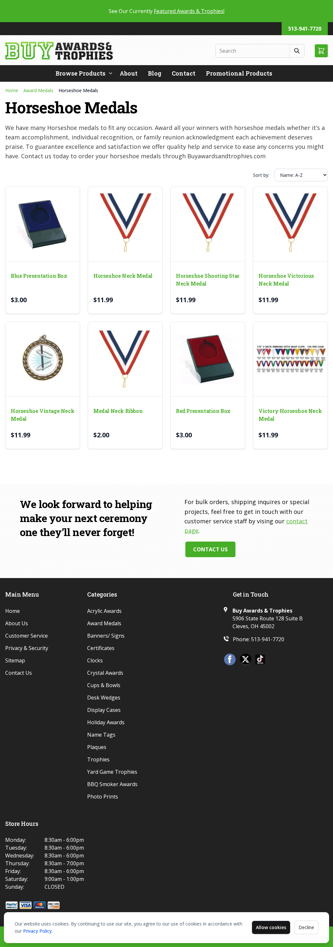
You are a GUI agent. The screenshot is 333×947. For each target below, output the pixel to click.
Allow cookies (271, 927)
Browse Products (80, 73)
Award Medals (38, 90)
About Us (16, 623)
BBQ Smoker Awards (112, 784)
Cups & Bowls (103, 685)
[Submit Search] (297, 51)
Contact (183, 73)
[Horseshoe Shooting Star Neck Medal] (208, 224)
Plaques (96, 747)
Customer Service (26, 635)
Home (11, 90)
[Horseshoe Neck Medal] (125, 224)
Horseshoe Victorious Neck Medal (286, 279)
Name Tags (101, 734)
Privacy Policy (37, 931)
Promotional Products (239, 73)
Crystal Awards (105, 672)
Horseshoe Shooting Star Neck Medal (207, 279)
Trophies (98, 759)
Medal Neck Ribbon (117, 410)
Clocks (95, 660)
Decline (306, 927)
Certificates (100, 648)
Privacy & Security (26, 648)
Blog (154, 73)
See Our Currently (166, 11)
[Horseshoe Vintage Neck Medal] (43, 359)
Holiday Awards (106, 722)
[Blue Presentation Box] (43, 224)
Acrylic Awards (104, 611)
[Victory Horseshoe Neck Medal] (290, 359)
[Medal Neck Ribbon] (125, 359)
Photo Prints (102, 796)
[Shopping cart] (321, 50)
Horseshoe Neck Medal (123, 275)
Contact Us (210, 549)
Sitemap (15, 660)
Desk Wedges (103, 697)
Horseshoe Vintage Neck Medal (42, 414)
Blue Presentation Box (39, 275)
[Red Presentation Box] (208, 359)
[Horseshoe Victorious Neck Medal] (290, 224)
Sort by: (261, 175)
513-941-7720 (304, 28)
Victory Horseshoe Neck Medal (290, 414)
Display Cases (104, 710)
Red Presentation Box (203, 410)
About (129, 73)
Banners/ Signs (106, 635)
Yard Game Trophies (112, 771)
